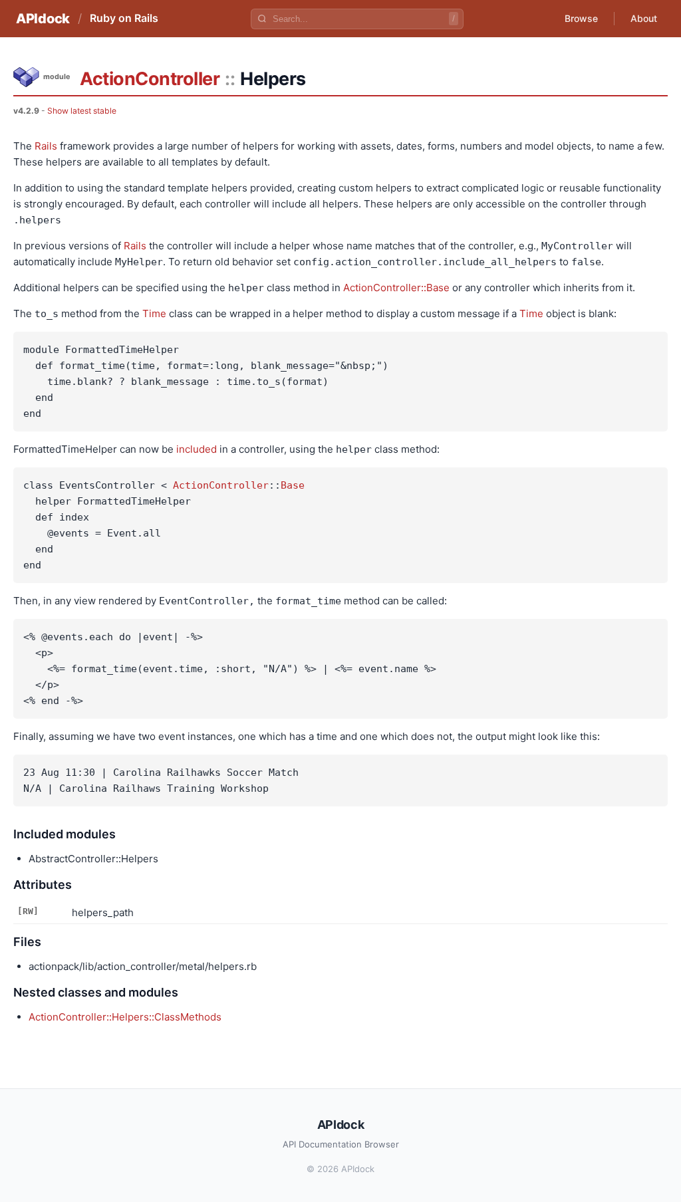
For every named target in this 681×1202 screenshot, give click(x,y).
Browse (581, 18)
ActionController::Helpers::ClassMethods (125, 1017)
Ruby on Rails (124, 18)
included (196, 449)
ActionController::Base (396, 287)
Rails (46, 146)
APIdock (43, 19)
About (643, 18)
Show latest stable (81, 111)
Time (154, 313)
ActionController (149, 79)
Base (293, 485)
